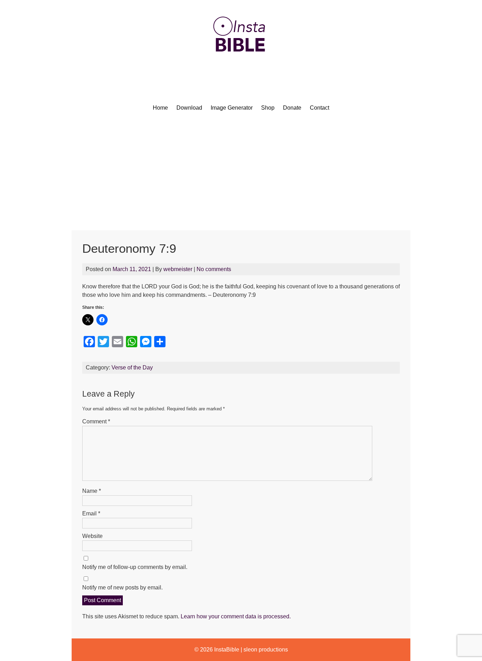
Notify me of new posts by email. (122, 587)
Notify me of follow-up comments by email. (134, 567)
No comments (214, 269)
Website (92, 536)
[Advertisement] (241, 177)
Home (160, 108)
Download (189, 108)
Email (91, 513)
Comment (96, 421)
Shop (268, 108)
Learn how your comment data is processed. (236, 616)
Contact (319, 108)
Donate (292, 108)
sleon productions (265, 650)
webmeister (177, 269)
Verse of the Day (132, 368)
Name (91, 491)
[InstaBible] (241, 69)
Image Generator (232, 108)
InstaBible (226, 650)
